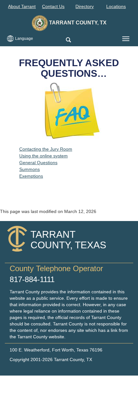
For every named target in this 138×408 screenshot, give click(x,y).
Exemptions (31, 176)
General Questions (38, 162)
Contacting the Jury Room (45, 149)
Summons (29, 169)
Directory (84, 6)
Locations (116, 6)
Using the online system (43, 155)
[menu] (125, 38)
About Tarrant (22, 6)
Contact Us (53, 6)
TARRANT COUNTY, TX (77, 22)
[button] (68, 40)
